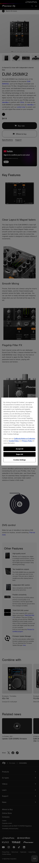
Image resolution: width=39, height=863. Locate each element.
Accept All (19, 449)
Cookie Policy (14, 441)
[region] (19, 431)
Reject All (19, 454)
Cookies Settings (19, 460)
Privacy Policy (27, 441)
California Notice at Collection (24, 438)
